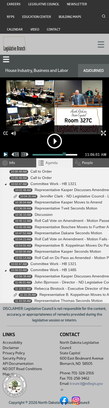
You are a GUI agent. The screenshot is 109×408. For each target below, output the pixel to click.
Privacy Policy (14, 353)
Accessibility (12, 342)
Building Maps (70, 17)
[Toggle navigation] (99, 44)
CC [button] (5, 133)
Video (34, 29)
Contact (53, 29)
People (87, 163)
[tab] (54, 162)
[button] (6, 59)
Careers (14, 4)
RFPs (11, 17)
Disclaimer (11, 348)
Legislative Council (43, 4)
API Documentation (18, 363)
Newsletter (77, 4)
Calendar (15, 29)
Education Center (36, 17)
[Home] (15, 44)
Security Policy (14, 358)
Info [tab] (12, 163)
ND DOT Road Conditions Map (22, 371)
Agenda (52, 163)
